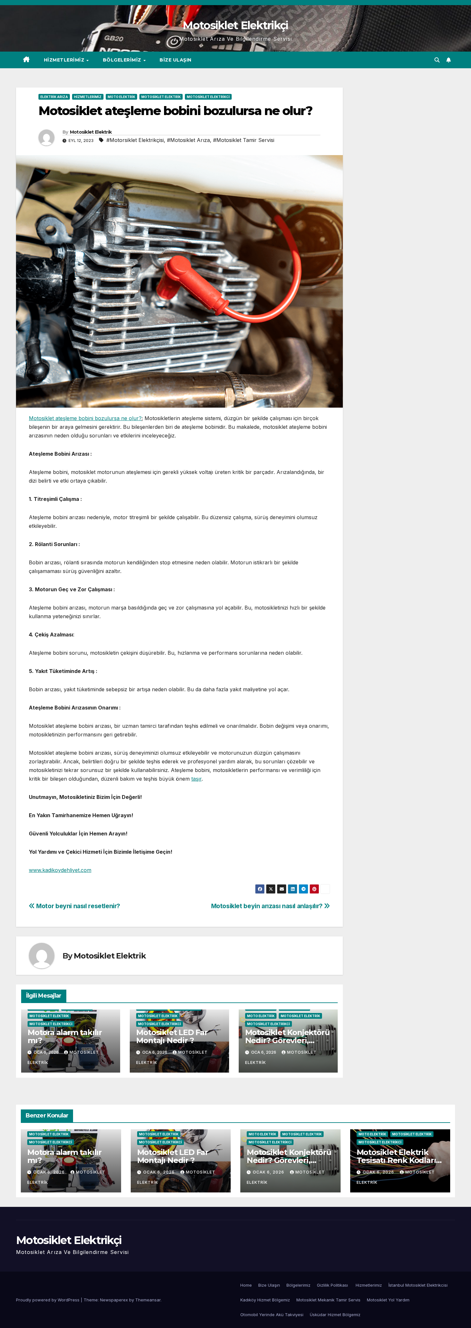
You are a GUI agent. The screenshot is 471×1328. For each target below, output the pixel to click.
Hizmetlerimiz (65, 60)
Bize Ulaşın (176, 60)
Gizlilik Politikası (333, 1285)
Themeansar (148, 1299)
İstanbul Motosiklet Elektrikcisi (418, 1285)
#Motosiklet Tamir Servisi (243, 140)
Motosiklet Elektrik (161, 97)
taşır (196, 779)
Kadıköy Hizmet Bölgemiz (265, 1299)
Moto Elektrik (121, 97)
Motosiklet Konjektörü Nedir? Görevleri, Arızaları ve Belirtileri (287, 1040)
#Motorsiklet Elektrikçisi (135, 140)
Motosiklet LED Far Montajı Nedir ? (171, 1036)
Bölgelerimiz (123, 60)
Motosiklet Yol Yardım (388, 1299)
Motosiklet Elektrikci (208, 97)
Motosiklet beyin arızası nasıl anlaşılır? (267, 906)
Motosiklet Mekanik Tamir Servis (328, 1299)
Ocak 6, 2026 (49, 1172)
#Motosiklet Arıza (188, 140)
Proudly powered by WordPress (48, 1299)
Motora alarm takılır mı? (65, 1036)
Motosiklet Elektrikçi (235, 25)
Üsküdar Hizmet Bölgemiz (335, 1314)
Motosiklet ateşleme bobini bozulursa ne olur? (85, 418)
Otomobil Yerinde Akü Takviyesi (271, 1314)
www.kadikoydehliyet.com (60, 870)
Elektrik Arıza (54, 97)
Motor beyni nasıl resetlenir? (77, 906)
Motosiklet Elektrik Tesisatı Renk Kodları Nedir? (396, 1160)
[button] (437, 60)
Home (246, 1285)
